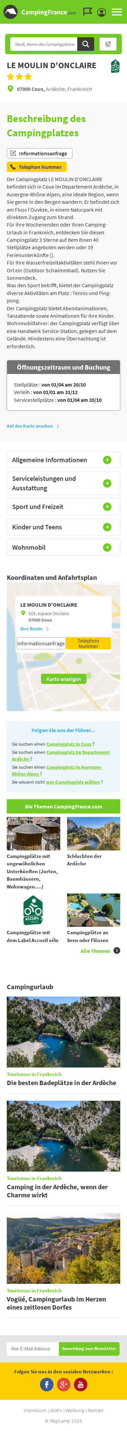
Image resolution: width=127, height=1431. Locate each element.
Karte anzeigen (63, 678)
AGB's (56, 1410)
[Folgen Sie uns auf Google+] (63, 1384)
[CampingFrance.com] (63, 11)
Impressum (35, 1410)
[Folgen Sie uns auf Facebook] (47, 1384)
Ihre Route (31, 629)
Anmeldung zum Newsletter (89, 1349)
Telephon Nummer (88, 643)
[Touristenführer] (89, 11)
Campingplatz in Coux (69, 744)
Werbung (75, 1410)
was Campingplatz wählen (73, 782)
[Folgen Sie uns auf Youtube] (80, 1384)
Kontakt (96, 1410)
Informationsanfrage (43, 153)
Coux (46, 620)
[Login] (103, 12)
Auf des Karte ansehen (30, 426)
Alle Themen (95, 950)
